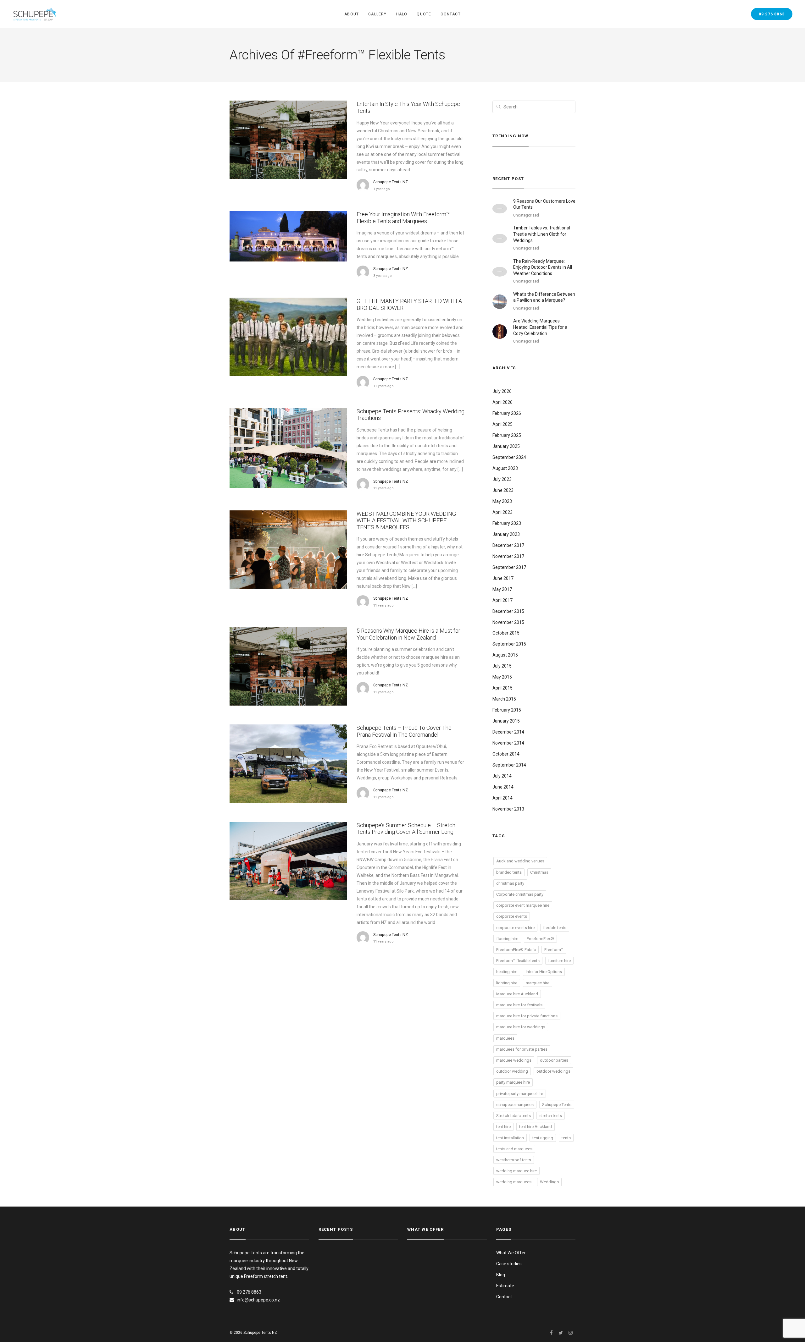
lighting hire (506, 983)
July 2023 (502, 479)
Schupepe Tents (556, 1104)
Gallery (377, 14)
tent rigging (542, 1138)
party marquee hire (513, 1082)
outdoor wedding (512, 1071)
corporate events (511, 916)
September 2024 (509, 457)
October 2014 (505, 753)
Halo (402, 14)
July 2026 (502, 391)
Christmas (539, 872)
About (351, 14)
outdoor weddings (553, 1071)
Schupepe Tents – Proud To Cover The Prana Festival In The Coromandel (404, 731)
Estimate (505, 1285)
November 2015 (508, 622)
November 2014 (508, 742)
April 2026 (502, 402)
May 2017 (502, 589)
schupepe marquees (515, 1104)
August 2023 (505, 468)
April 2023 (502, 512)
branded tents (509, 872)
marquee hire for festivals (519, 1005)
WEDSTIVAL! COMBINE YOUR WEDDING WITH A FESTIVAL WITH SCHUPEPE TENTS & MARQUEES (406, 520)
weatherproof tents (513, 1160)
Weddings (549, 1182)
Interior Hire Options (544, 971)
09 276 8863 (772, 14)
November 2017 (508, 556)
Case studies (509, 1263)
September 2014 (509, 764)
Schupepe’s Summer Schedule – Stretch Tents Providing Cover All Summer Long (406, 828)
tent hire (503, 1126)
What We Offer (511, 1252)
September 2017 (509, 567)
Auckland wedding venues (520, 861)
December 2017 (508, 545)
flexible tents (554, 927)
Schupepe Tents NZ (390, 181)
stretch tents (550, 1115)
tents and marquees (514, 1149)
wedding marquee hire (516, 1171)
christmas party (510, 883)
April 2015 (502, 687)
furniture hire (559, 960)
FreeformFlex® (540, 938)
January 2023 (506, 534)
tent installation (510, 1138)
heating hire (506, 971)
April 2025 (502, 424)
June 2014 (503, 786)
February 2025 (506, 435)
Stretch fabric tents (513, 1115)
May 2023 (502, 501)
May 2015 (502, 676)
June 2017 (503, 578)
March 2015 (504, 698)
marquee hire (537, 983)
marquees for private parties (521, 1049)
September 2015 (509, 643)
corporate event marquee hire (522, 905)
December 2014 (508, 731)
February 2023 (506, 523)
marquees (505, 1038)
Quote (424, 14)
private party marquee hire (519, 1093)
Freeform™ (554, 949)
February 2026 (506, 413)
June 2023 (503, 490)
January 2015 (506, 720)
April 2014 (502, 797)
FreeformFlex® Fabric (516, 949)
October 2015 (505, 632)
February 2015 (506, 709)
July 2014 (502, 775)
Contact (450, 14)
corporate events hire (515, 927)
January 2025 (506, 446)
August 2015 (505, 654)
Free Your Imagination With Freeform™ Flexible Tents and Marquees (403, 217)
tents (566, 1138)
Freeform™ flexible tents (518, 960)
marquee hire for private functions (527, 1016)
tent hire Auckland (535, 1126)
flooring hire (507, 938)
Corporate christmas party (519, 894)
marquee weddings (513, 1060)
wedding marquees (513, 1182)
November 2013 (508, 808)
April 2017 (502, 600)
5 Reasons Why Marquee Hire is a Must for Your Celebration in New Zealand (408, 634)
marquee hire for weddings (520, 1027)
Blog (500, 1274)
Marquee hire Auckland (517, 994)
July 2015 (502, 665)
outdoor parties (554, 1060)
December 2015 (508, 611)
